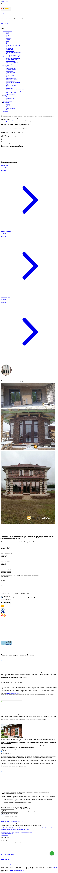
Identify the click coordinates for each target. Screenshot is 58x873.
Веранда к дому (10, 75)
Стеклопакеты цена (24, 827)
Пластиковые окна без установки (14, 52)
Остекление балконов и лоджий (11, 56)
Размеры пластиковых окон (12, 54)
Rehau (7, 32)
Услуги (8, 105)
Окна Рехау (3, 827)
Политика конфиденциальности (8, 818)
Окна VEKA (9, 827)
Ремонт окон (9, 106)
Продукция (6, 65)
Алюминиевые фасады (11, 92)
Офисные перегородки (11, 72)
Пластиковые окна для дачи (13, 46)
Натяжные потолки (11, 69)
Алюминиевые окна (11, 68)
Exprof (7, 35)
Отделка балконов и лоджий (13, 58)
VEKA (7, 33)
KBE (7, 42)
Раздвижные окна (14, 830)
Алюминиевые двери (11, 79)
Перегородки (9, 71)
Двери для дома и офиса (12, 76)
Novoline (8, 39)
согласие (7, 598)
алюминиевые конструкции (12, 693)
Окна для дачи (15, 827)
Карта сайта (10, 833)
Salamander (8, 38)
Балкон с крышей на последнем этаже (15, 89)
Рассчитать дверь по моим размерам (9, 813)
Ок (1, 871)
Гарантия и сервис (10, 108)
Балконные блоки (41, 827)
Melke (7, 41)
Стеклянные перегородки (12, 74)
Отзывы (30, 832)
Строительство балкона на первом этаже (16, 91)
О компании (6, 102)
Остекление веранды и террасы (13, 55)
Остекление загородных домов (10, 64)
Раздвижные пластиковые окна (13, 45)
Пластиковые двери (11, 78)
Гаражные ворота (10, 94)
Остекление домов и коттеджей (25, 830)
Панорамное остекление (12, 62)
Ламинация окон (33, 827)
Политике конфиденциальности (42, 598)
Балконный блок (10, 51)
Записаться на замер (5, 599)
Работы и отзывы (7, 101)
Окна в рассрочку (10, 96)
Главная (2, 121)
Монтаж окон (4, 833)
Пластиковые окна (7, 31)
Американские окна (11, 85)
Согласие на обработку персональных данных (12, 821)
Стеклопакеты (9, 48)
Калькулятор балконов (11, 99)
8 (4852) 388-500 (4, 23)
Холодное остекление (11, 59)
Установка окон (10, 109)
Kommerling (9, 36)
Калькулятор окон (10, 98)
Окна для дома (9, 66)
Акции (8, 104)
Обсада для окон (10, 88)
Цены (4, 95)
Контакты (5, 111)
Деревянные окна (10, 84)
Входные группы (10, 81)
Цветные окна (9, 49)
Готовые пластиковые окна (12, 44)
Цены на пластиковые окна (40, 830)
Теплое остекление (10, 61)
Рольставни (9, 86)
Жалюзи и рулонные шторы (13, 82)
